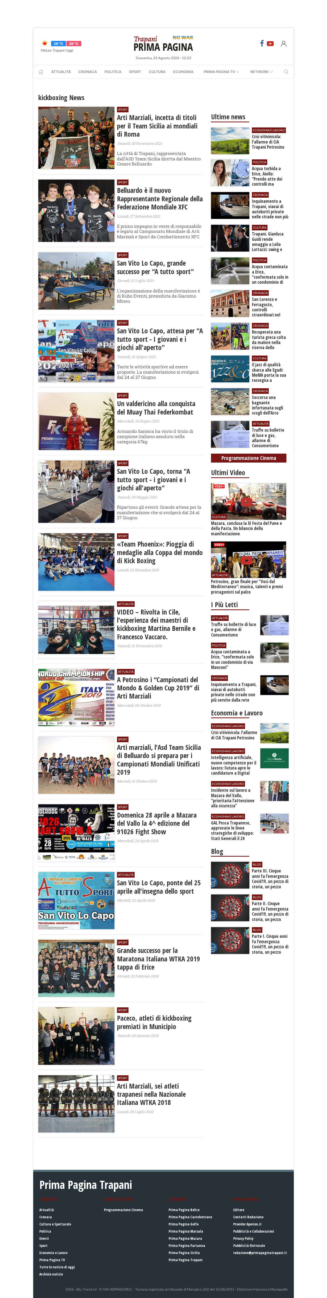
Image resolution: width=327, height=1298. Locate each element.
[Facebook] (262, 43)
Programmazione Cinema (123, 1209)
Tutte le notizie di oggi (57, 1267)
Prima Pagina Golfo (183, 1224)
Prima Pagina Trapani (186, 1259)
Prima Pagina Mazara (185, 1238)
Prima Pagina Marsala (186, 1231)
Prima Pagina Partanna (187, 1245)
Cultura (157, 71)
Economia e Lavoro (53, 1252)
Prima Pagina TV (52, 1259)
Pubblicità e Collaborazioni (253, 1231)
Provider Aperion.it (247, 1224)
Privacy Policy (243, 1238)
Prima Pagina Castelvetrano (190, 1216)
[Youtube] (270, 43)
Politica (112, 71)
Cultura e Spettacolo (55, 1224)
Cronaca (87, 71)
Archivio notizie (51, 1274)
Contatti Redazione (248, 1216)
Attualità (61, 71)
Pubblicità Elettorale (249, 1245)
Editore (238, 1209)
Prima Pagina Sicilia (184, 1252)
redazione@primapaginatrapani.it (260, 1252)
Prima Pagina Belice (184, 1209)
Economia (183, 71)
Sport (135, 71)
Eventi (44, 1238)
